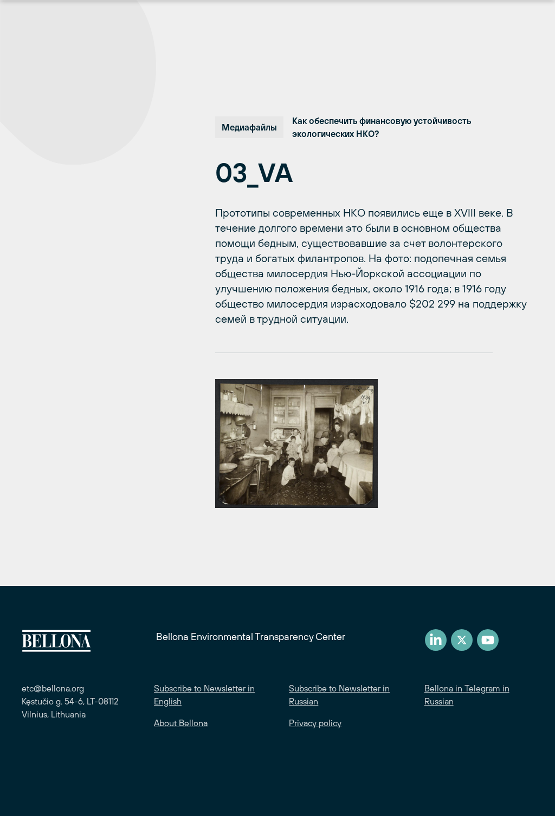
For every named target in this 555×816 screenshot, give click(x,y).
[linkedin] (436, 640)
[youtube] (488, 640)
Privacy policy (315, 723)
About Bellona (181, 723)
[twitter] (462, 640)
